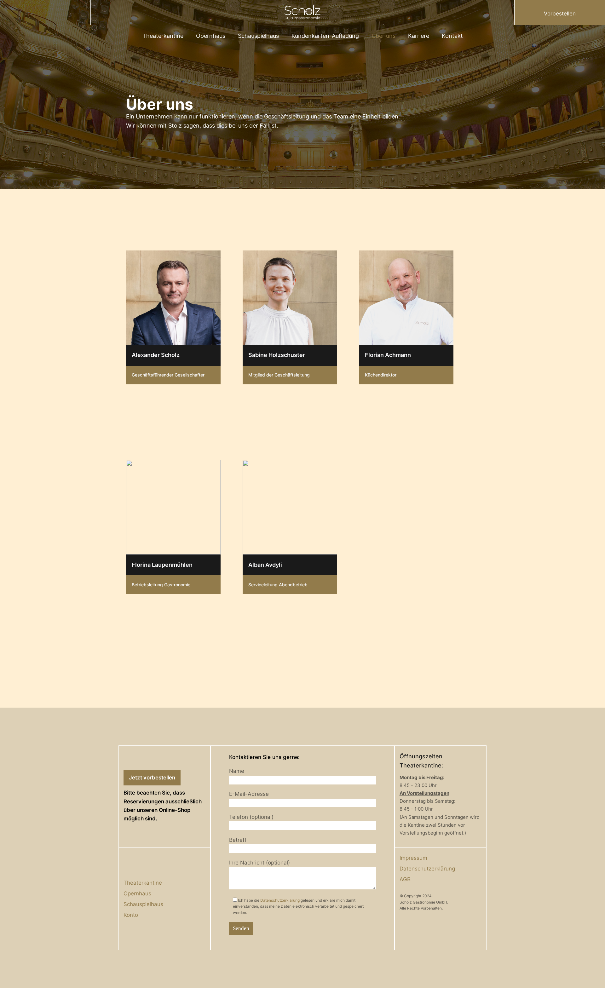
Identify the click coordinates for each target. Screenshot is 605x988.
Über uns (383, 35)
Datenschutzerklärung (280, 900)
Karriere (418, 35)
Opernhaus (210, 35)
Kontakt (452, 35)
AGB (405, 879)
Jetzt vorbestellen (152, 777)
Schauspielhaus (258, 35)
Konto (131, 915)
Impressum (413, 858)
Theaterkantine (162, 35)
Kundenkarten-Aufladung (325, 35)
